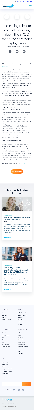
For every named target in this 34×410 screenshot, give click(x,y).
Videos (20, 349)
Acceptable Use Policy (7, 369)
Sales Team (4, 315)
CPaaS (20, 324)
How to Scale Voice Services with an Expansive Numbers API (17, 219)
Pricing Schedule (6, 346)
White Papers (21, 322)
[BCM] (7, 399)
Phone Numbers (6, 335)
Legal (3, 403)
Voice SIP (4, 333)
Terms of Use (5, 364)
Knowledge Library (23, 346)
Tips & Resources (8, 215)
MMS (3, 339)
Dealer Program (22, 315)
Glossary (20, 353)
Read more (7, 237)
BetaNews (5, 66)
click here (23, 163)
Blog (19, 335)
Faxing (3, 342)
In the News (21, 319)
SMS (3, 337)
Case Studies (21, 342)
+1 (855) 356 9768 (20, 1)
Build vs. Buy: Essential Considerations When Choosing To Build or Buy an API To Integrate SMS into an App (16, 271)
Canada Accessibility (7, 371)
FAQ (19, 351)
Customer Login (28, 1)
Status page (21, 339)
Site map (4, 366)
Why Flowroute (22, 313)
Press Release (21, 344)
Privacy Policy (5, 362)
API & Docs (21, 333)
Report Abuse (5, 373)
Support (4, 317)
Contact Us (4, 313)
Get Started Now (17, 171)
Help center (21, 337)
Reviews (20, 317)
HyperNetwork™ (6, 344)
